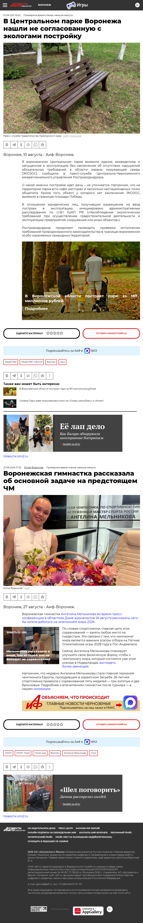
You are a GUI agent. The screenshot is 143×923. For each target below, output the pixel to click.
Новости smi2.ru (15, 456)
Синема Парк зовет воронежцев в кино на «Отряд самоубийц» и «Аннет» (61, 400)
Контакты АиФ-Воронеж (93, 832)
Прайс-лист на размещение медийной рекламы (83, 837)
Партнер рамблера (60, 909)
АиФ (27, 588)
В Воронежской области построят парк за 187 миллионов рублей (81, 298)
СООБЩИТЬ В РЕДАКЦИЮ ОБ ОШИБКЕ (48, 841)
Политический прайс (40, 837)
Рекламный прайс (121, 832)
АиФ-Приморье (72, 135)
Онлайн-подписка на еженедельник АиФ (52, 832)
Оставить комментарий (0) (111, 333)
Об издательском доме (41, 828)
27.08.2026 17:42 (12, 467)
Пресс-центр (65, 828)
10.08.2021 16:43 (11, 15)
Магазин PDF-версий (88, 828)
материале (42, 689)
